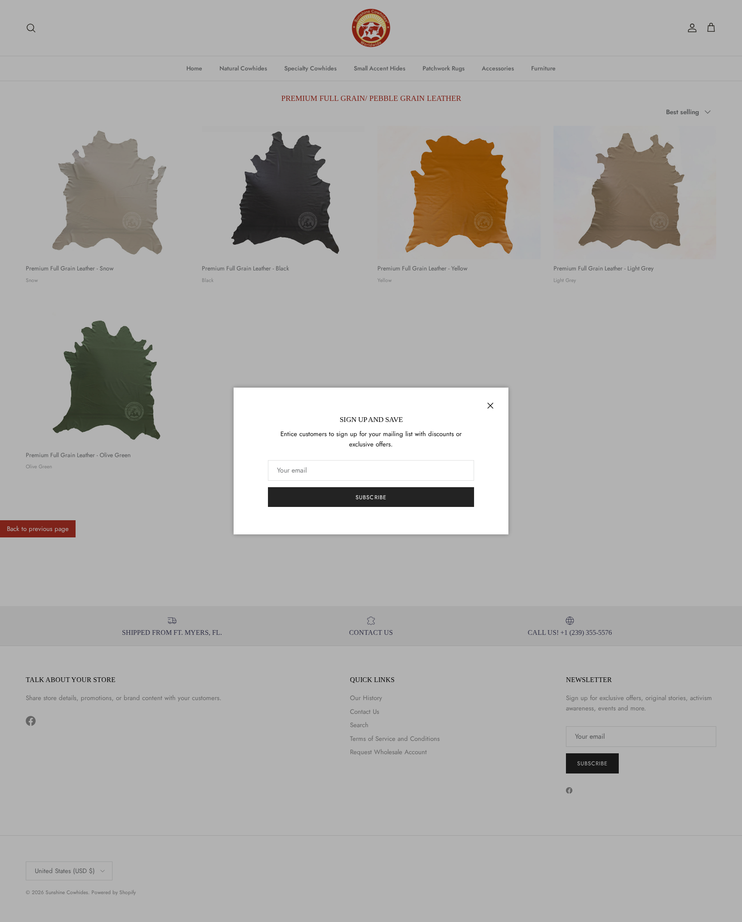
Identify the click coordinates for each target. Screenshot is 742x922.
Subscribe (371, 497)
